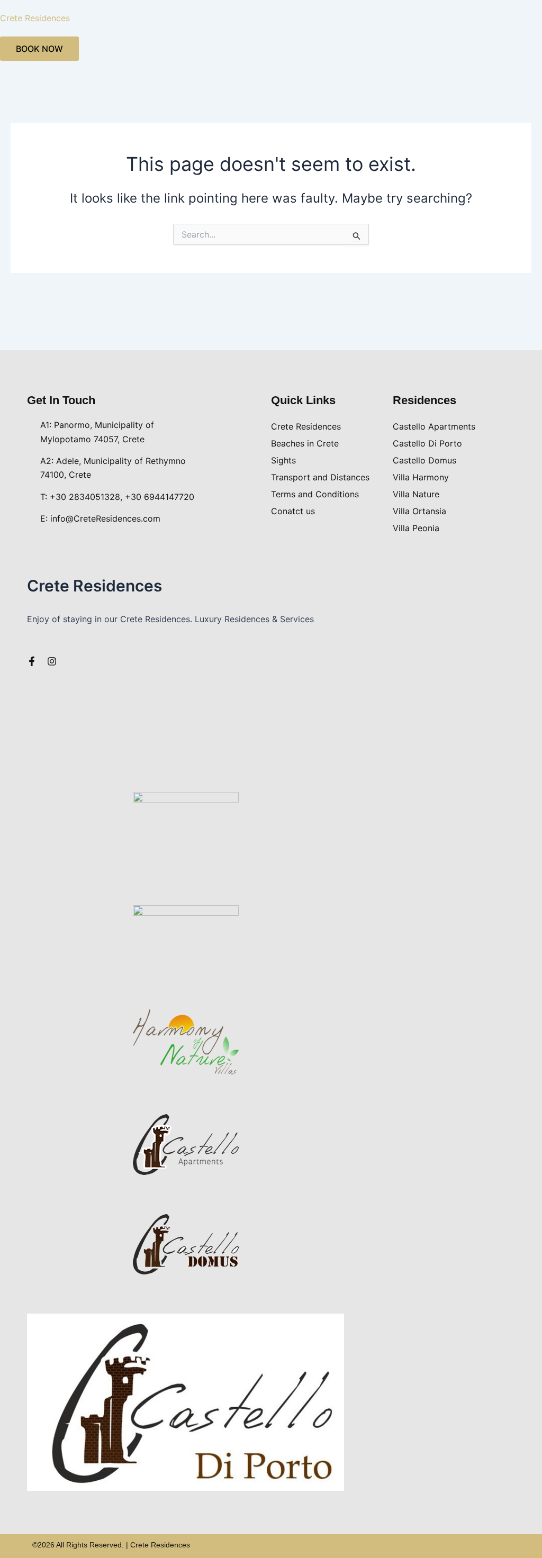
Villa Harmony (421, 477)
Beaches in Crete (305, 443)
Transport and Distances (320, 477)
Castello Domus (424, 460)
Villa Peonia (416, 528)
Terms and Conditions (315, 494)
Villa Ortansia (419, 511)
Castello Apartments (434, 426)
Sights (283, 460)
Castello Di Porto (427, 443)
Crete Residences (35, 18)
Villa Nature (416, 494)
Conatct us (293, 511)
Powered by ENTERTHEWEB (461, 1545)
